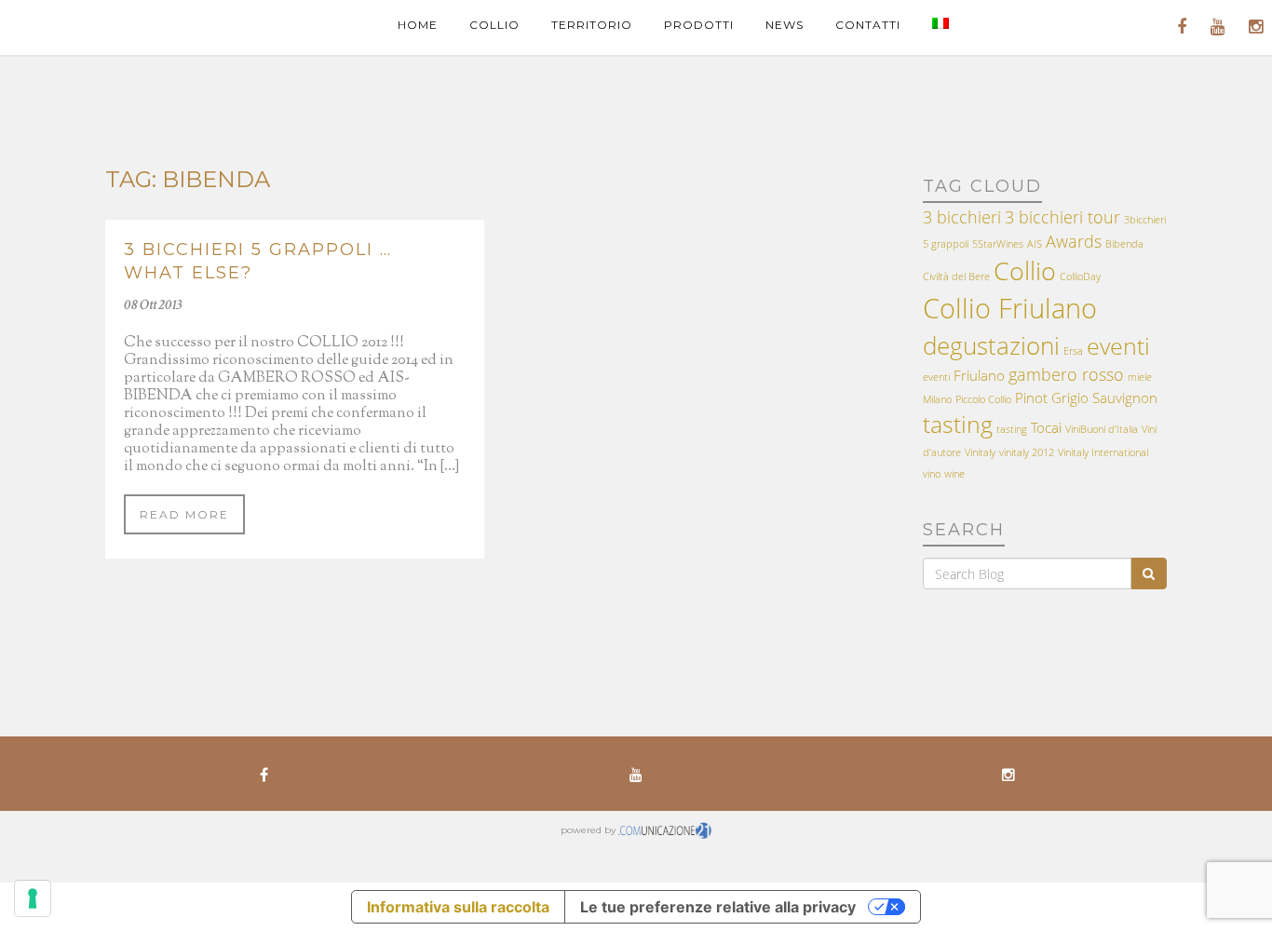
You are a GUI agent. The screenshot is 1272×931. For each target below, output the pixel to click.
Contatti (867, 25)
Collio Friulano (1010, 308)
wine (954, 473)
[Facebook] (263, 773)
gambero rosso (1066, 374)
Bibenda (1124, 243)
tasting (958, 424)
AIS (1034, 243)
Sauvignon (1124, 397)
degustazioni (991, 345)
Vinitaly (980, 452)
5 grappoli (945, 243)
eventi (1118, 346)
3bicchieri (1145, 219)
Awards (1074, 241)
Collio (494, 25)
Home (418, 25)
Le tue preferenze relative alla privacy (718, 906)
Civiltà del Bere (956, 276)
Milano (937, 399)
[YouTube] (636, 773)
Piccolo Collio (983, 399)
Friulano (979, 375)
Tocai (1046, 427)
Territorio (591, 25)
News (784, 25)
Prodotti (699, 25)
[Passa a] (940, 24)
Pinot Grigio (1052, 397)
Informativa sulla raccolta (458, 906)
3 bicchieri (962, 217)
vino (931, 473)
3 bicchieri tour (1062, 217)
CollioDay (1080, 276)
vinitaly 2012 (1026, 452)
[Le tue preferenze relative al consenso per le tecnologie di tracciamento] (32, 898)
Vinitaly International (1103, 452)
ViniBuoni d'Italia (1101, 429)
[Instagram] (1008, 773)
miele (1140, 377)
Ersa (1073, 351)
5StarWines (997, 243)
